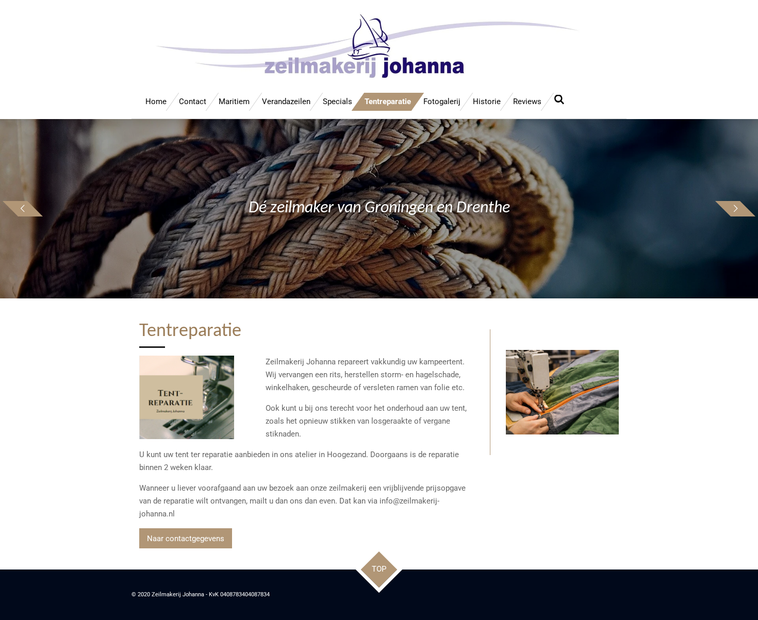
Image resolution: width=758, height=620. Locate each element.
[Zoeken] (559, 100)
